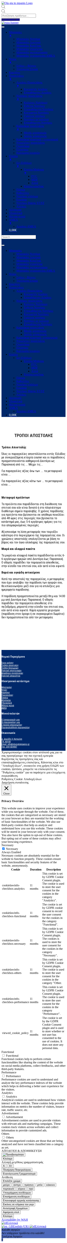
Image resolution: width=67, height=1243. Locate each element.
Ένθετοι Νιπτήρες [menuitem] (34, 105)
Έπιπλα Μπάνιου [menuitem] (34, 171)
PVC (34, 364)
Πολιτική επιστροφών (11, 670)
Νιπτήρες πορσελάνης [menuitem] (29, 97)
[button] (10, 19)
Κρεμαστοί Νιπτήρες (36, 314)
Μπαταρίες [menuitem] (15, 34)
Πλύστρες (22, 347)
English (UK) (21, 1226)
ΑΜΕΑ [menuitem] (13, 221)
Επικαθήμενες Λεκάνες (37, 297)
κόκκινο (50, 1184)
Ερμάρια (21, 387)
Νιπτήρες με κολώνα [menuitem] (36, 119)
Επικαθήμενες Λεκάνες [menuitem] (37, 92)
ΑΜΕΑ (13, 407)
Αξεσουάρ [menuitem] (15, 209)
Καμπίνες (14, 284)
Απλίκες (21, 394)
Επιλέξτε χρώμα (11, 1181)
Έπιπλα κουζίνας (34, 374)
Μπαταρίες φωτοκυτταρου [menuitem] (31, 52)
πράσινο (29, 1184)
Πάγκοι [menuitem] (20, 189)
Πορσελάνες (16, 287)
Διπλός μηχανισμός (35, 334)
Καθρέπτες (22, 381)
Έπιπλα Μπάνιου (34, 361)
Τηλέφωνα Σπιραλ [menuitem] (27, 69)
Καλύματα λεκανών (28, 351)
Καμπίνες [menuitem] (14, 72)
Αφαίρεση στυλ (11, 1212)
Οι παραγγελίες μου (10, 722)
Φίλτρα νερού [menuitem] (17, 216)
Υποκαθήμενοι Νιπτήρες (38, 310)
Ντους (12, 274)
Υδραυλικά (15, 401)
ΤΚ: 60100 (6, 741)
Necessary (12, 848)
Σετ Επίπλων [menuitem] (24, 164)
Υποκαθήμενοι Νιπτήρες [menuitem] (38, 109)
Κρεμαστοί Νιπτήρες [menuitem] (36, 112)
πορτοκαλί (8, 1188)
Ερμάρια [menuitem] (21, 199)
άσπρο (17, 1184)
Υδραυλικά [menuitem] (15, 213)
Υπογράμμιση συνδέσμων (17, 1192)
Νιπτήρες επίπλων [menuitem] (27, 196)
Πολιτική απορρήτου (10, 676)
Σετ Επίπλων (24, 357)
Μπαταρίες (15, 250)
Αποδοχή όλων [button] (33, 779)
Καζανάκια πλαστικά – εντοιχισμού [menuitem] (37, 139)
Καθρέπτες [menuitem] (22, 193)
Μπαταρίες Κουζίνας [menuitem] (28, 45)
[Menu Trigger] (2, 27)
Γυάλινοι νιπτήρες (34, 317)
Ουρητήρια (22, 344)
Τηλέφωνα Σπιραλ (27, 280)
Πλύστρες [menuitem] (22, 149)
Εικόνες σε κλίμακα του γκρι (18, 1204)
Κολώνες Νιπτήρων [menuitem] (35, 102)
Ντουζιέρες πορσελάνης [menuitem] (30, 142)
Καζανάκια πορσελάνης (30, 327)
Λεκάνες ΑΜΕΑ (26, 411)
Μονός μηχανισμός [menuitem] (35, 132)
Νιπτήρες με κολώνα (36, 320)
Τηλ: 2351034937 (9, 747)
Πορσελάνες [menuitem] (16, 77)
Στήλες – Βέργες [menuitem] (26, 65)
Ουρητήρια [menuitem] (22, 146)
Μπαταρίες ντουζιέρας (29, 264)
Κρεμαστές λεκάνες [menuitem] (35, 89)
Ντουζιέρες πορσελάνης (30, 341)
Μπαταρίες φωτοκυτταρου (31, 267)
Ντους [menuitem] (12, 60)
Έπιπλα (13, 354)
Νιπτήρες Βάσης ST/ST (30, 391)
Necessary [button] (7, 845)
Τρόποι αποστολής (10, 665)
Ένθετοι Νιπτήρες (34, 307)
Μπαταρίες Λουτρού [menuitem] (28, 42)
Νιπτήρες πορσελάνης (29, 300)
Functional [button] (7, 1052)
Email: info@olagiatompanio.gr (15, 744)
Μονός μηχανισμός (35, 331)
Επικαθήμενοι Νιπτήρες (38, 324)
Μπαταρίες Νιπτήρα (28, 254)
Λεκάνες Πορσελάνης (29, 290)
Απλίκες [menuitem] (21, 206)
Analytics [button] (7, 1092)
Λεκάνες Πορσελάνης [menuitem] (29, 84)
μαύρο (6, 1184)
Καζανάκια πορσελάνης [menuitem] (30, 127)
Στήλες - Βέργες (26, 277)
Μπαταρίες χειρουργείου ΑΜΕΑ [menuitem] (35, 55)
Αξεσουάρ (15, 397)
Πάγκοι (20, 377)
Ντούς (4, 690)
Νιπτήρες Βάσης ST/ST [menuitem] (30, 203)
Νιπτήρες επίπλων (27, 384)
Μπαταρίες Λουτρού (28, 257)
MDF (34, 367)
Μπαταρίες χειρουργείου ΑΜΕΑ (35, 270)
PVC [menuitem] (34, 176)
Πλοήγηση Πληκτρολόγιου (17, 1169)
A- (4, 1166)
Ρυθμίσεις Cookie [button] (12, 779)
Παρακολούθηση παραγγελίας (15, 727)
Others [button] (5, 1133)
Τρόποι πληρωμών (9, 668)
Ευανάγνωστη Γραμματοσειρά (19, 1173)
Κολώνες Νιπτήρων (35, 304)
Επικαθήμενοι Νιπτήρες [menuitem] (38, 122)
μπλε (40, 1184)
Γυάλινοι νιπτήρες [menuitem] (34, 116)
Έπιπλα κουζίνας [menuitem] (34, 186)
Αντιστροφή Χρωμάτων (15, 1208)
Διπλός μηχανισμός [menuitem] (35, 136)
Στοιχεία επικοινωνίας (11, 725)
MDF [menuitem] (34, 179)
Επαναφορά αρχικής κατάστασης (21, 1200)
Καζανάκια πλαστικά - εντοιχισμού (37, 337)
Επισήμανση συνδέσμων (16, 1196)
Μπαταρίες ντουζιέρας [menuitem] (29, 49)
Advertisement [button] (10, 1113)
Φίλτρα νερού (17, 404)
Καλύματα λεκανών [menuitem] (28, 152)
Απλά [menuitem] (34, 182)
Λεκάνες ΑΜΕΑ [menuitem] (26, 226)
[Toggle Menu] (2, 245)
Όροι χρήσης (7, 662)
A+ (10, 1166)
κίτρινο (21, 1188)
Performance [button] (8, 1072)
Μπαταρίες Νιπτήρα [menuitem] (28, 39)
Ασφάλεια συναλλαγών (12, 673)
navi (31, 1188)
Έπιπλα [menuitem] (13, 158)
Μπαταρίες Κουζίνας (28, 260)
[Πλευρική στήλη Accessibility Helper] (13, 1155)
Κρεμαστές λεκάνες (35, 294)
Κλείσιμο (7, 1158)
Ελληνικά (12, 1223)
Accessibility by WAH (14, 1219)
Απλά (34, 371)
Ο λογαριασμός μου (10, 719)
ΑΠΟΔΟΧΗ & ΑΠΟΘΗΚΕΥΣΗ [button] (21, 1150)
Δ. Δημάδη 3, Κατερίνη (11, 739)
